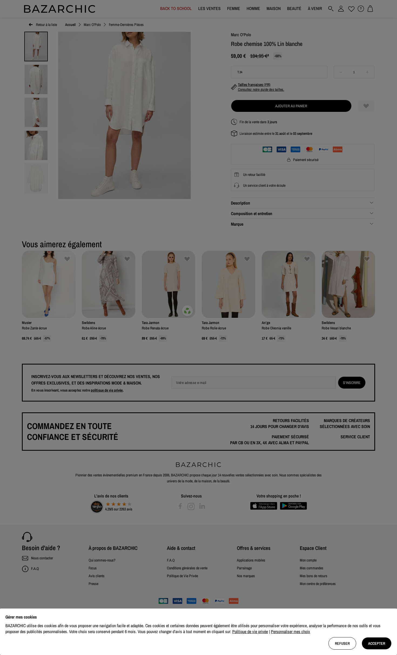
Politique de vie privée (250, 631)
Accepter (376, 643)
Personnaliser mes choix (290, 631)
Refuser (342, 643)
